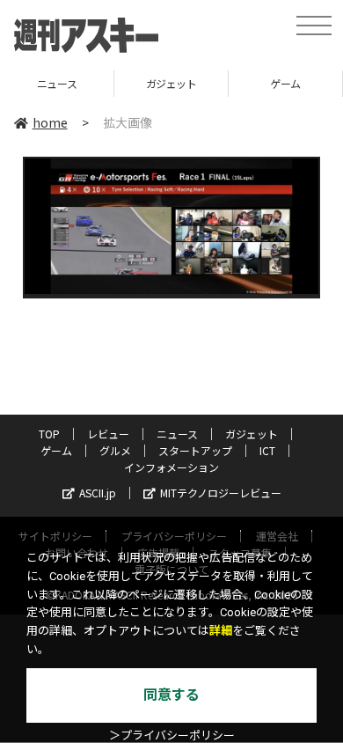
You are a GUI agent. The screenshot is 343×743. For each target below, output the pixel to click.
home (50, 122)
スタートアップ (195, 450)
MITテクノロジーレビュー (220, 492)
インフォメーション (171, 467)
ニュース (177, 433)
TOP (49, 433)
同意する (171, 695)
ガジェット (165, 83)
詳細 (220, 630)
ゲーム (280, 83)
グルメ (115, 450)
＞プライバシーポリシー (172, 735)
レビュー (108, 433)
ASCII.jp (97, 492)
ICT (267, 450)
